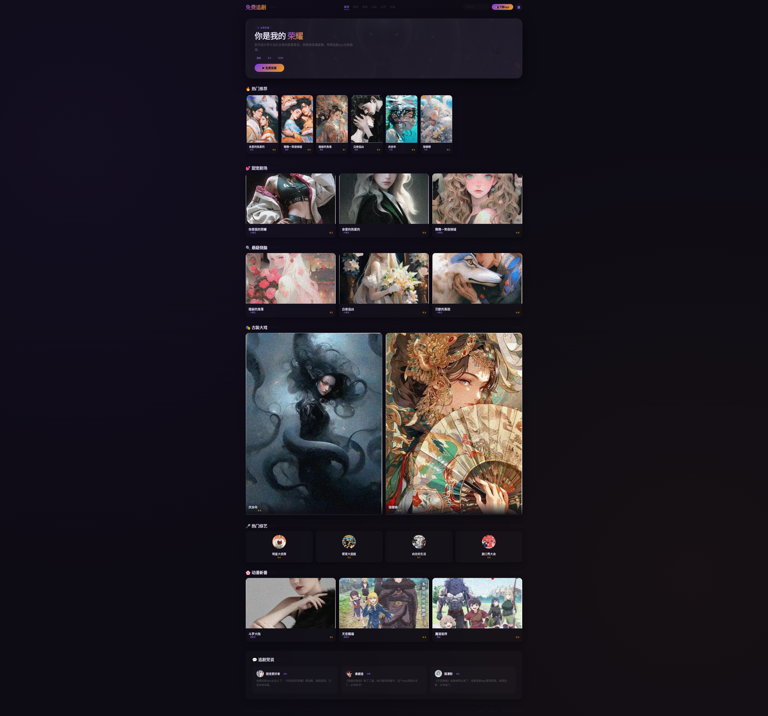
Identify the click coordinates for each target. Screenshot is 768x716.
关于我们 (481, 711)
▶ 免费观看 (269, 68)
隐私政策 (505, 711)
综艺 (383, 6)
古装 (374, 6)
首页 (346, 6)
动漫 (392, 6)
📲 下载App (502, 7)
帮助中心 (493, 711)
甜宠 (355, 6)
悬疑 (365, 6)
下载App (518, 711)
